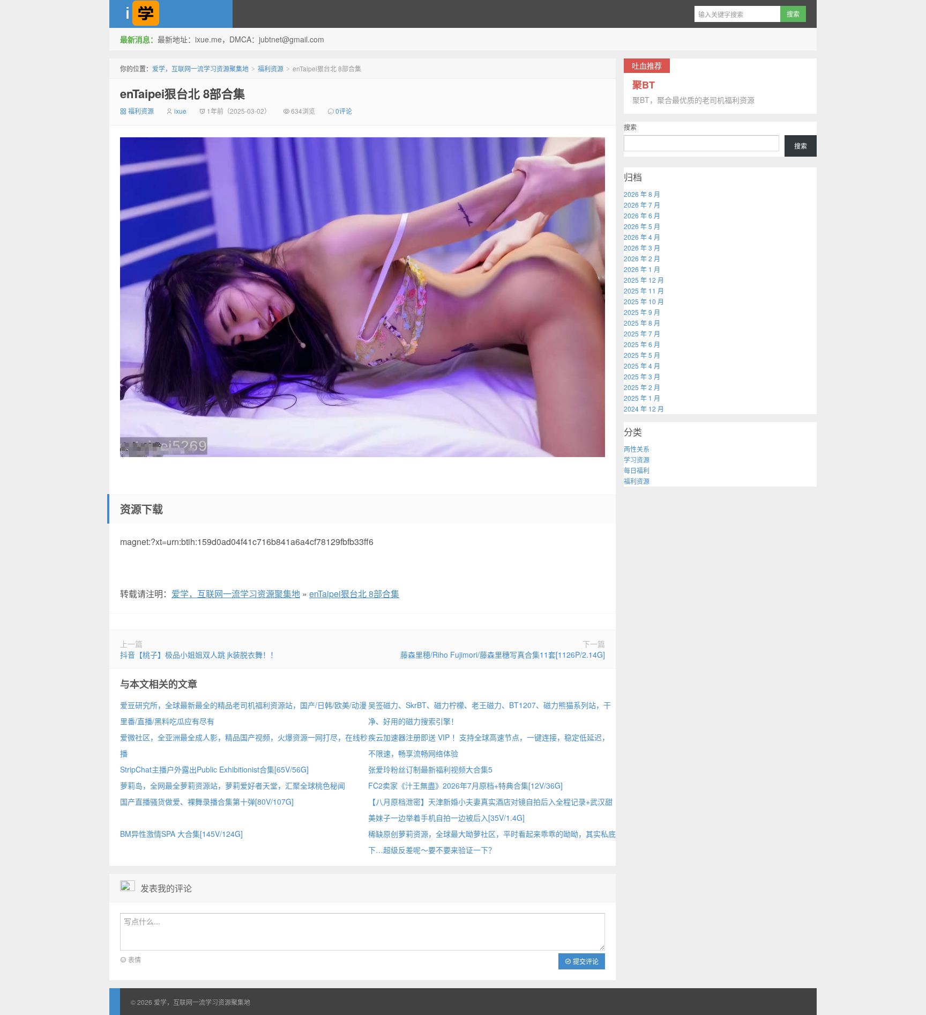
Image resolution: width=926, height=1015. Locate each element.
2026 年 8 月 (642, 193)
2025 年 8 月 (642, 322)
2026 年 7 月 (642, 204)
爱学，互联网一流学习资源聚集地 (171, 14)
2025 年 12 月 (644, 279)
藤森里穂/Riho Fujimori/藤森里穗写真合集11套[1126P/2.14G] (502, 654)
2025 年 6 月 (642, 344)
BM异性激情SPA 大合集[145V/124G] (181, 833)
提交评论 (585, 961)
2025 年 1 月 (642, 397)
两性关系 (636, 448)
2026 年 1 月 (642, 269)
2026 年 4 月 (642, 236)
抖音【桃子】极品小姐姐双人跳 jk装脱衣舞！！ (199, 654)
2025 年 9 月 (642, 312)
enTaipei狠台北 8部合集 (182, 93)
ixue (180, 110)
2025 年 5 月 (642, 354)
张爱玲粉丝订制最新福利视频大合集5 (430, 769)
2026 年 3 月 (642, 247)
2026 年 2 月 (642, 258)
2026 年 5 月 (642, 226)
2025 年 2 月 (642, 387)
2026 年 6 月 (642, 215)
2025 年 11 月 (644, 290)
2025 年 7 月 (642, 333)
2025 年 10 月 (644, 301)
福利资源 (270, 68)
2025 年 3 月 (642, 376)
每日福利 (636, 470)
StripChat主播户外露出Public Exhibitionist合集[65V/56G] (214, 769)
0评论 (343, 110)
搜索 (630, 126)
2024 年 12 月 (644, 408)
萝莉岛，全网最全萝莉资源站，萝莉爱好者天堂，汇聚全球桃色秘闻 (232, 785)
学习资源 (636, 459)
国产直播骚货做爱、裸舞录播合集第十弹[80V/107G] (207, 801)
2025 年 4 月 (642, 365)
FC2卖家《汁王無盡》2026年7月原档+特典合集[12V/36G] (465, 785)
